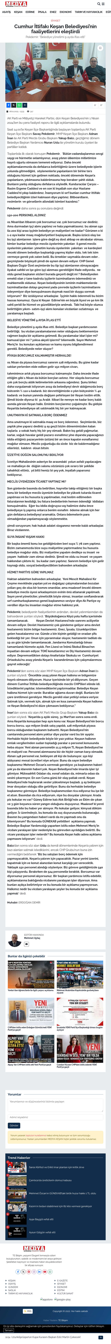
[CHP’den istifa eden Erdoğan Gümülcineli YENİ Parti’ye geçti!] (31, 1011)
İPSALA (42, 11)
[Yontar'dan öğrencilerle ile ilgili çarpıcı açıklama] (31, 974)
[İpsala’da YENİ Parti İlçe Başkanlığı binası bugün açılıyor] (80, 1011)
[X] (23, 1271)
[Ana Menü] (103, 4)
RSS (29, 1311)
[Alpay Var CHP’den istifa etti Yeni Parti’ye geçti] (31, 1048)
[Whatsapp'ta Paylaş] (19, 105)
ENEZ (53, 11)
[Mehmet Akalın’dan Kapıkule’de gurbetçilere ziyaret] (80, 974)
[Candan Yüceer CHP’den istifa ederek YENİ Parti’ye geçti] (80, 1048)
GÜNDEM (13, 1287)
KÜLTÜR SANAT (65, 1293)
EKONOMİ (65, 11)
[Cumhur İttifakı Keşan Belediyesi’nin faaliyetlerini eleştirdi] (55, 72)
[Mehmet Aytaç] (15, 939)
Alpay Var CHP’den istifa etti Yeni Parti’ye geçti (29, 1065)
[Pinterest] (28, 1271)
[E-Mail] (26, 944)
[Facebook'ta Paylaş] (9, 105)
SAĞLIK (12, 1290)
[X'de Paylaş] (13, 105)
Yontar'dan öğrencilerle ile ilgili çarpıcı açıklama (30, 990)
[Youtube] (44, 1271)
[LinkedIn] (39, 1271)
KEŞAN (18, 11)
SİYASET (55, 20)
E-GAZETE (62, 1280)
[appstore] (47, 1299)
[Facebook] (18, 1271)
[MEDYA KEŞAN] (16, 4)
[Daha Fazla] (24, 105)
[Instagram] (34, 1271)
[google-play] (62, 1299)
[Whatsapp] (50, 1271)
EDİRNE (30, 11)
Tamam (8, 1330)
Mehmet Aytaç (32, 938)
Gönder (14, 1125)
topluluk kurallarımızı (36, 1135)
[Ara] (98, 4)
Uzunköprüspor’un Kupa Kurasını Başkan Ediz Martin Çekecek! (46, 1337)
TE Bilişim (63, 1320)
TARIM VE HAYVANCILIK (88, 11)
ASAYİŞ (6, 11)
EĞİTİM (60, 1290)
